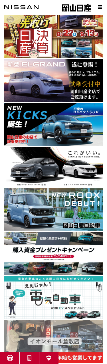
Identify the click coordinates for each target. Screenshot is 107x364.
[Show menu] (100, 7)
